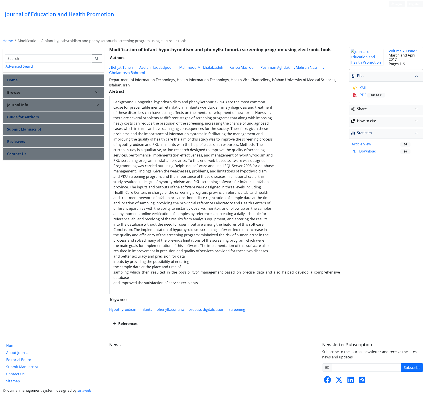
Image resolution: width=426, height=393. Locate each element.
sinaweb (84, 390)
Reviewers (16, 141)
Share (362, 108)
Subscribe (412, 367)
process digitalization (206, 309)
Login (398, 4)
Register (414, 4)
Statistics (364, 132)
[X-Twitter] (339, 381)
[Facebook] (327, 381)
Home (8, 40)
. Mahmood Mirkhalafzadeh (200, 67)
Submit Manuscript (24, 129)
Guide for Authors (23, 117)
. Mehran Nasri (306, 67)
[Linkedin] (350, 381)
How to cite (366, 120)
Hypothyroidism (122, 309)
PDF (370, 94)
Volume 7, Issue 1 (403, 51)
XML (363, 87)
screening (237, 309)
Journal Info (17, 104)
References (127, 323)
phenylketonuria (170, 309)
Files (360, 75)
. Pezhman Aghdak (274, 67)
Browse (13, 92)
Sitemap (13, 381)
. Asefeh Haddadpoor (155, 67)
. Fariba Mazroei (241, 67)
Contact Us (16, 153)
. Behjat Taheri (121, 67)
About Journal (17, 352)
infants (146, 309)
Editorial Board (18, 359)
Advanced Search (20, 66)
